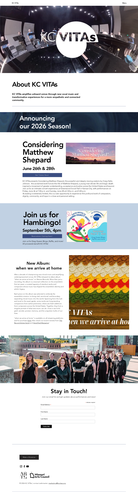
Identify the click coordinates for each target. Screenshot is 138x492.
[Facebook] (24, 466)
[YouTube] (27, 466)
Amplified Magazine (41, 323)
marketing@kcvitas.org (57, 483)
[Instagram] (21, 466)
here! (30, 321)
